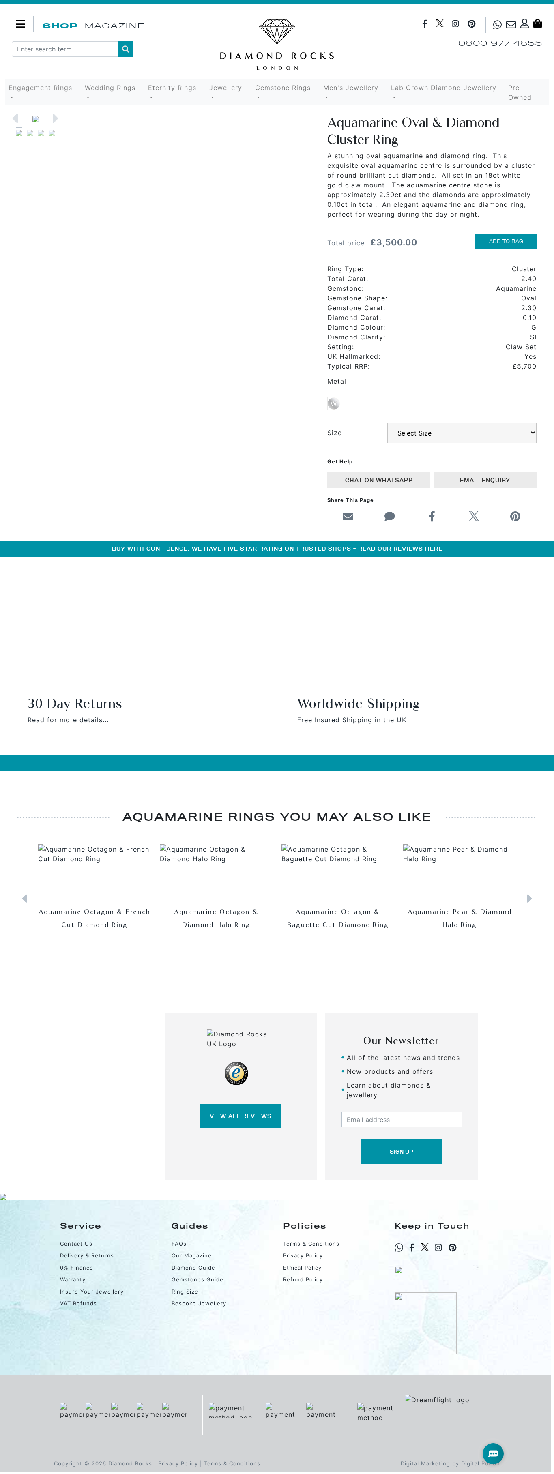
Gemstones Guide (197, 1279)
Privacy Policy (303, 1255)
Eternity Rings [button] (172, 88)
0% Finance (76, 1267)
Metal (336, 381)
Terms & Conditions (311, 1243)
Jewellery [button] (225, 88)
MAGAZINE (114, 25)
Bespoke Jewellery (199, 1303)
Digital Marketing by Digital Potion (450, 1463)
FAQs (179, 1243)
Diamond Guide (193, 1267)
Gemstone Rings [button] (283, 88)
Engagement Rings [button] (40, 88)
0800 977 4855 (500, 43)
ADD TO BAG (506, 241)
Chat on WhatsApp (379, 480)
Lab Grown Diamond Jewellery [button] (443, 88)
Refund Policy (303, 1279)
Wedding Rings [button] (110, 88)
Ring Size (185, 1291)
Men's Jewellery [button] (350, 88)
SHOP (60, 25)
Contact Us (76, 1243)
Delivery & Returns (87, 1255)
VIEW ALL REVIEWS (241, 1116)
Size (334, 433)
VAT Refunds (78, 1303)
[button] (15, 118)
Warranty (73, 1279)
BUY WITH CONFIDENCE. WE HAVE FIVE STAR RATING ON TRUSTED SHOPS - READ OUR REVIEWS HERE (277, 548)
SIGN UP (401, 1151)
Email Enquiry (485, 480)
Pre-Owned (520, 92)
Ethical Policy (302, 1267)
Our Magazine (192, 1255)
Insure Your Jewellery (92, 1291)
